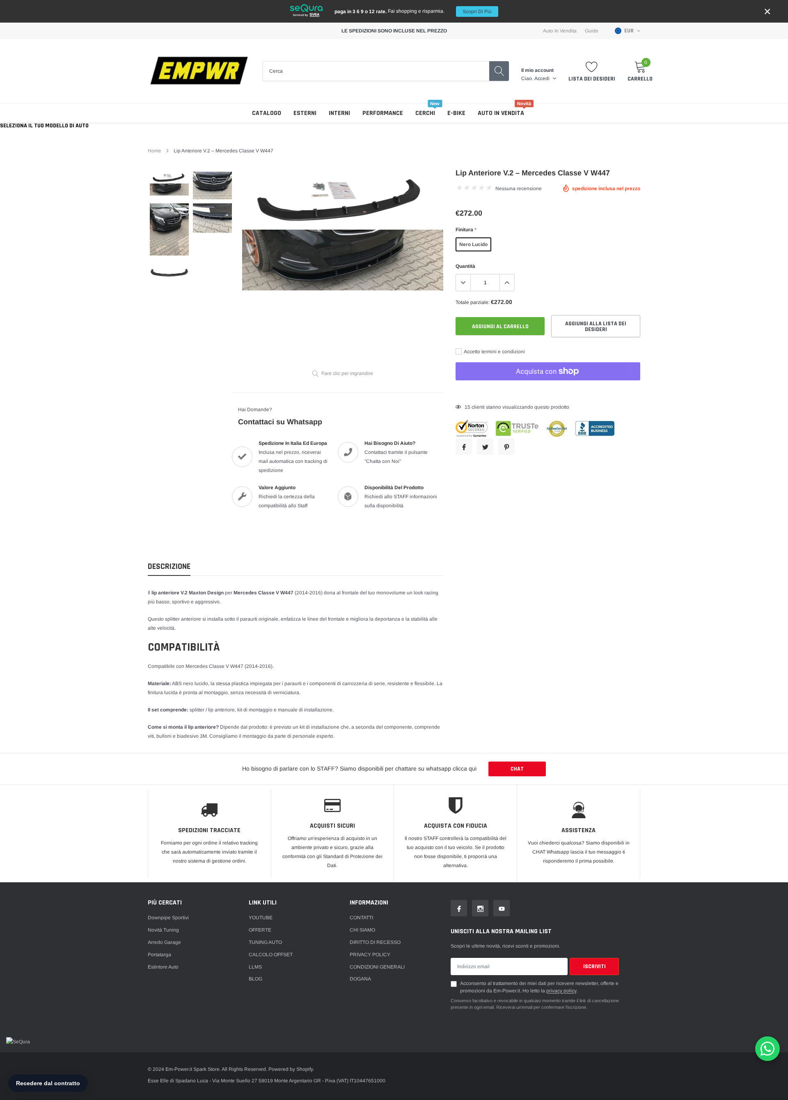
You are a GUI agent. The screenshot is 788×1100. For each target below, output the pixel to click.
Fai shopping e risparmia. (413, 11)
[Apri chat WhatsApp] (767, 1048)
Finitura (466, 229)
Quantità (465, 266)
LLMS (255, 967)
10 (467, 407)
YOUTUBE (261, 918)
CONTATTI (361, 918)
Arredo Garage (164, 942)
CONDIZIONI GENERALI (377, 967)
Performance (382, 113)
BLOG (255, 979)
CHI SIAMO (362, 930)
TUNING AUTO (265, 942)
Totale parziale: (473, 302)
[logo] (199, 71)
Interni (339, 113)
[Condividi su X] (485, 446)
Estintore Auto (163, 967)
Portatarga (159, 954)
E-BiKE (456, 113)
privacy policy (561, 991)
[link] (169, 183)
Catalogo (266, 113)
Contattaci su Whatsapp (280, 422)
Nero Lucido (473, 244)
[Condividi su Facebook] (464, 446)
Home (154, 151)
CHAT (517, 769)
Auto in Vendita (560, 30)
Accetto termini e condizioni (494, 351)
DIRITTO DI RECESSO (375, 942)
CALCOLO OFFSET (271, 954)
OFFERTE (260, 930)
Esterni (304, 113)
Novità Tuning (163, 930)
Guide (591, 30)
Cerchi (425, 113)
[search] (499, 71)
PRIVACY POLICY (370, 954)
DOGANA (360, 979)
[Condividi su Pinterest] (506, 446)
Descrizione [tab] (169, 567)
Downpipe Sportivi (168, 918)
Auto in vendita (501, 113)
